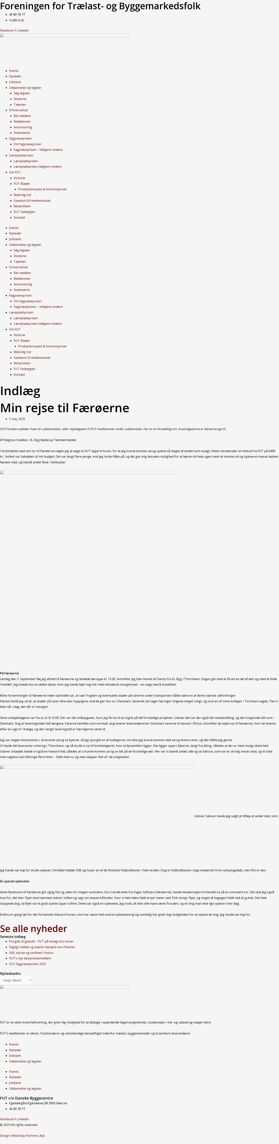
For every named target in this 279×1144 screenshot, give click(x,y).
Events (14, 71)
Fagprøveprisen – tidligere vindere (38, 150)
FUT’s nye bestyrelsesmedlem (30, 958)
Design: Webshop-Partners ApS (22, 1136)
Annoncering (23, 127)
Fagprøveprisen (20, 138)
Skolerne (20, 99)
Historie (19, 178)
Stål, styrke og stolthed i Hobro (31, 953)
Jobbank (15, 82)
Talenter (20, 104)
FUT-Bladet (22, 184)
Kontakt (19, 217)
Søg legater (22, 93)
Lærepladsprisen (21, 155)
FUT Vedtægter (24, 212)
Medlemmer (22, 121)
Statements (22, 133)
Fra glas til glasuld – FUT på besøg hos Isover (41, 941)
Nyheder (15, 76)
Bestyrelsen (22, 206)
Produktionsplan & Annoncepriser (42, 189)
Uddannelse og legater (25, 88)
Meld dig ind (22, 195)
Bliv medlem (22, 116)
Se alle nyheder (33, 928)
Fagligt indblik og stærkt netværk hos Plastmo (42, 947)
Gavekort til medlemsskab (32, 200)
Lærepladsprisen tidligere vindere (38, 166)
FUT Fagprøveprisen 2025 (27, 964)
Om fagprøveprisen (28, 144)
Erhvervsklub (18, 110)
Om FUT (15, 172)
